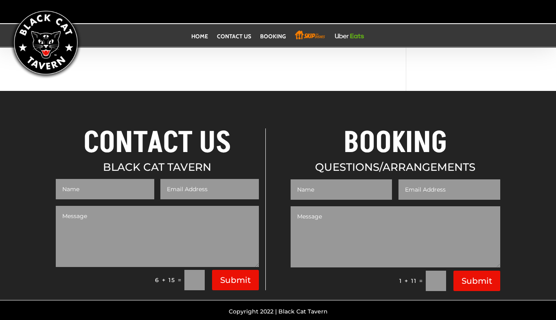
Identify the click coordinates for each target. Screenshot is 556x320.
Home (199, 37)
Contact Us (234, 37)
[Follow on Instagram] (286, 13)
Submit (235, 280)
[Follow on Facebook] (269, 13)
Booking (273, 37)
